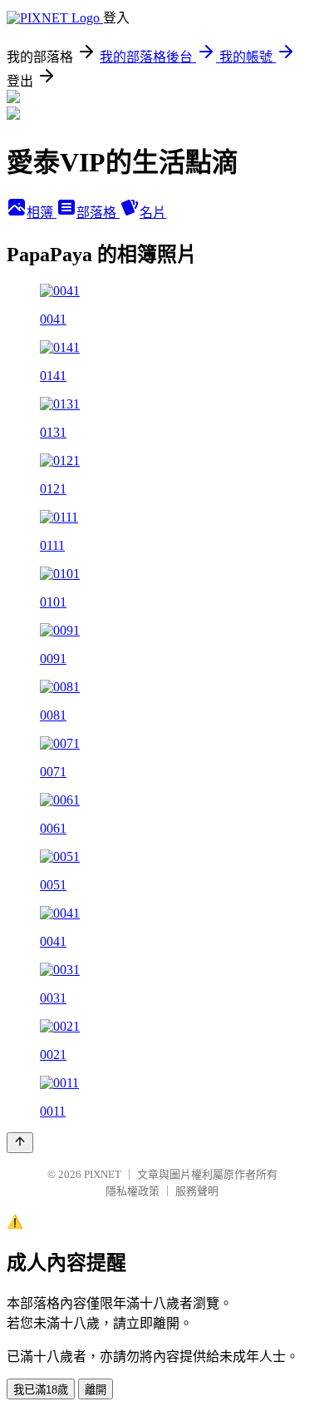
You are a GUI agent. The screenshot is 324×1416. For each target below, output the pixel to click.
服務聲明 (196, 1191)
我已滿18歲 (40, 1390)
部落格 (98, 212)
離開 (95, 1390)
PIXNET (102, 1174)
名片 (153, 212)
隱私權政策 (133, 1191)
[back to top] (20, 1142)
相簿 (41, 212)
